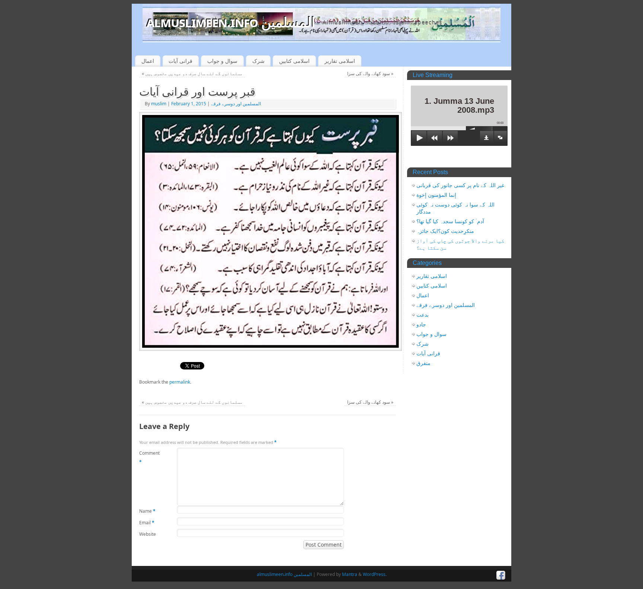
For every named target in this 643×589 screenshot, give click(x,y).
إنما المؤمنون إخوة (436, 195)
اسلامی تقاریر (339, 60)
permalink (179, 382)
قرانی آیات (180, 60)
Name (147, 511)
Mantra (349, 574)
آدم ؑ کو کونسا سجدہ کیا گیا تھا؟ (450, 221)
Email (146, 522)
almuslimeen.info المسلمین (231, 22)
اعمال (147, 60)
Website (147, 534)
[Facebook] (501, 575)
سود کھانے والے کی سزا (370, 73)
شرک (258, 60)
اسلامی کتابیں (294, 60)
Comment (149, 457)
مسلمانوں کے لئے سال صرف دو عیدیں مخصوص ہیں (192, 73)
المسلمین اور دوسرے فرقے (236, 103)
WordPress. (375, 574)
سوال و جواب (222, 60)
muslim (158, 103)
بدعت (422, 315)
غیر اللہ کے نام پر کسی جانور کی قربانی (460, 185)
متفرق (423, 363)
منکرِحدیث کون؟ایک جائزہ (445, 231)
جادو (421, 324)
